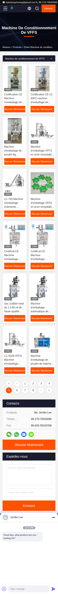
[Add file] (4, 588)
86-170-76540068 (47, 2)
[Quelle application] (16, 434)
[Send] (53, 588)
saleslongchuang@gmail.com (21, 2)
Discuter (48, 8)
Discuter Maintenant (29, 445)
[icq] (31, 434)
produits (17, 47)
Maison (6, 47)
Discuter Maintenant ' (15, 110)
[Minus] (53, 517)
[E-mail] (24, 434)
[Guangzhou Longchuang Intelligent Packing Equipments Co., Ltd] (16, 8)
